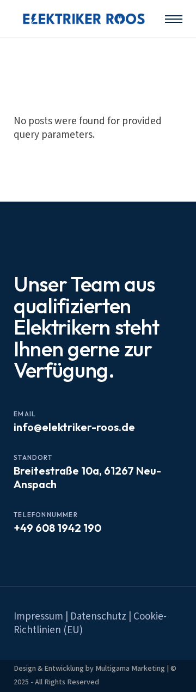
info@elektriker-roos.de (74, 427)
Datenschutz (98, 616)
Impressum (38, 616)
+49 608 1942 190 (57, 528)
